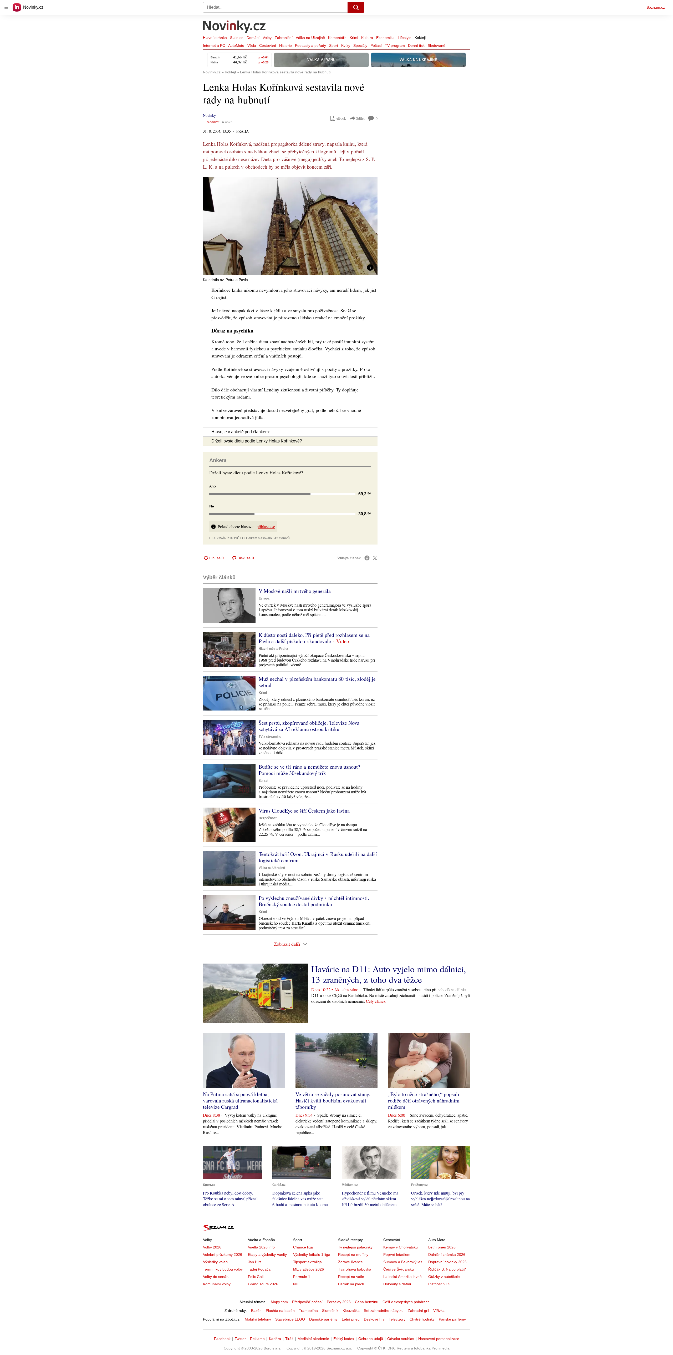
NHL (296, 1284)
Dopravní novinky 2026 (447, 1262)
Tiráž (289, 1339)
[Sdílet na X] (375, 558)
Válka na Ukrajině (310, 38)
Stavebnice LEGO (290, 1319)
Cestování (267, 45)
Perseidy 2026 (339, 1302)
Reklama (257, 1339)
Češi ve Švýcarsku (398, 1269)
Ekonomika (385, 38)
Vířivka (439, 1310)
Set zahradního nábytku (384, 1310)
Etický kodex (343, 1339)
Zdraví (263, 780)
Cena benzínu (366, 1302)
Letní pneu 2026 (442, 1247)
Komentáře (337, 38)
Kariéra (275, 1339)
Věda (251, 45)
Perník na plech (351, 1284)
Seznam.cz (655, 7)
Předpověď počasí (307, 1302)
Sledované (436, 45)
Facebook (222, 1339)
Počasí (376, 45)
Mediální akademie (313, 1339)
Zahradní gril (418, 1310)
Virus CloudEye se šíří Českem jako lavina (304, 810)
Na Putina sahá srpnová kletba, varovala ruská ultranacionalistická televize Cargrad (240, 1100)
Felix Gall (255, 1277)
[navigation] (6, 7)
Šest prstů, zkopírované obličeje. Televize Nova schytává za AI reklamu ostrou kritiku (309, 726)
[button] (290, 226)
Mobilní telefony (258, 1319)
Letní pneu (351, 1319)
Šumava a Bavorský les (402, 1262)
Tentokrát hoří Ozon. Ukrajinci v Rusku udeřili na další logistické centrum (318, 857)
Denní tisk (416, 45)
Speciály (360, 45)
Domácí (253, 38)
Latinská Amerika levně (402, 1277)
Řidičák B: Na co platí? (447, 1269)
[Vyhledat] (356, 7)
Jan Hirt (254, 1262)
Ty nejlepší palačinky (355, 1247)
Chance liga (303, 1247)
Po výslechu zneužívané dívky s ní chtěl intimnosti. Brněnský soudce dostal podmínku (314, 901)
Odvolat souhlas (400, 1339)
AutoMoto (236, 45)
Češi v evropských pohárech (406, 1302)
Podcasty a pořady (310, 45)
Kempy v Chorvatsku (400, 1247)
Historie (285, 45)
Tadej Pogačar (260, 1269)
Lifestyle (404, 38)
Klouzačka (351, 1310)
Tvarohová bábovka (354, 1269)
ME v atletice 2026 (308, 1269)
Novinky (209, 115)
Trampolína (308, 1310)
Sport (333, 45)
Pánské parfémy (452, 1319)
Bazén (256, 1310)
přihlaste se (266, 526)
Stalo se (236, 38)
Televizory (397, 1319)
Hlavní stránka (215, 38)
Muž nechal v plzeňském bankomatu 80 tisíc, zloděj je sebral (317, 682)
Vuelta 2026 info (261, 1247)
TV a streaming (270, 736)
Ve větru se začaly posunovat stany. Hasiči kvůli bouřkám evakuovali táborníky (332, 1100)
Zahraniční (284, 38)
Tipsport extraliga (307, 1262)
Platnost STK (439, 1284)
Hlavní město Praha (273, 649)
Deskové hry (374, 1319)
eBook (341, 118)
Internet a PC (214, 45)
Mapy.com (279, 1302)
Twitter (240, 1339)
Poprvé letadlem (396, 1254)
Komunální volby (217, 1284)
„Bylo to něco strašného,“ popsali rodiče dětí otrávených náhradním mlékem (424, 1100)
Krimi (354, 38)
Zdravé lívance (350, 1262)
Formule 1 (301, 1277)
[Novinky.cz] (234, 27)
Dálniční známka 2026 (446, 1254)
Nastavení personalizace (438, 1339)
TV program (395, 45)
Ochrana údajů (370, 1339)
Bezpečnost (268, 818)
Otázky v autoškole (444, 1277)
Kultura (367, 38)
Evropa (264, 598)
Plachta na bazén (280, 1310)
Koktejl (420, 38)
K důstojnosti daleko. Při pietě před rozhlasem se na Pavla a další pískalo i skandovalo (314, 638)
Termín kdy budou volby (223, 1269)
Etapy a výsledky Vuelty (267, 1254)
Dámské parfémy (323, 1319)
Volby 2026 (212, 1247)
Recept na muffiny (353, 1254)
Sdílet (360, 118)
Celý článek (376, 1001)
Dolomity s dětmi (397, 1284)
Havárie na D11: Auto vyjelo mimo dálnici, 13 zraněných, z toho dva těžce (388, 974)
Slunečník (330, 1310)
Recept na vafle (351, 1277)
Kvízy (345, 45)
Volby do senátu (216, 1277)
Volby (267, 38)
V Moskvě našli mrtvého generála (295, 591)
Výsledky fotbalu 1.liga (311, 1254)
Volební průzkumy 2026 (222, 1254)
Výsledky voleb (215, 1262)
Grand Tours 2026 (263, 1284)
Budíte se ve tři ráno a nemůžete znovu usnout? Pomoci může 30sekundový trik (309, 770)
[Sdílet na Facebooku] (367, 558)
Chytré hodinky (422, 1319)
